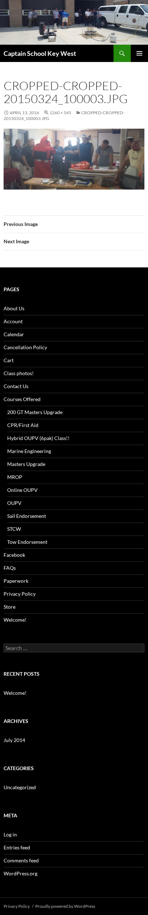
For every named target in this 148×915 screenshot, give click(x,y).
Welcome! (15, 620)
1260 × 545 (60, 112)
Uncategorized (20, 787)
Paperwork (16, 581)
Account (13, 321)
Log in (10, 834)
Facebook (14, 555)
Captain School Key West (40, 53)
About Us (14, 308)
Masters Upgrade (26, 464)
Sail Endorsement (26, 516)
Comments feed (21, 860)
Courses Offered (22, 399)
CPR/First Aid (22, 425)
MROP (14, 477)
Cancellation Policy (25, 347)
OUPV (14, 503)
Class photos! (19, 373)
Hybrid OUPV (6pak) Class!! (38, 438)
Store (9, 607)
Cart (9, 360)
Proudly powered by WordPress (65, 906)
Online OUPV (22, 490)
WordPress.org (20, 873)
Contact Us (16, 386)
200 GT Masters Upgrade (35, 412)
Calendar (14, 334)
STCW (14, 529)
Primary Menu (139, 53)
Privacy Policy (20, 594)
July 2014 (14, 740)
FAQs (10, 568)
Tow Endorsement (27, 542)
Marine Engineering (29, 451)
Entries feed (17, 847)
